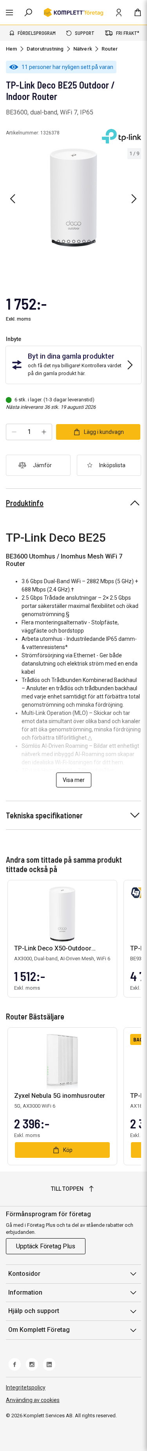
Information (25, 1292)
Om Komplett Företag (39, 1329)
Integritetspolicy (25, 1387)
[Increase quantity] (44, 432)
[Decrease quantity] (14, 432)
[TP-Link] (121, 136)
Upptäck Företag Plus (45, 1246)
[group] (73, 197)
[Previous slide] (12, 199)
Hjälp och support (33, 1311)
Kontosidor (24, 1273)
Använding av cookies (33, 1400)
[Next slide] (134, 199)
